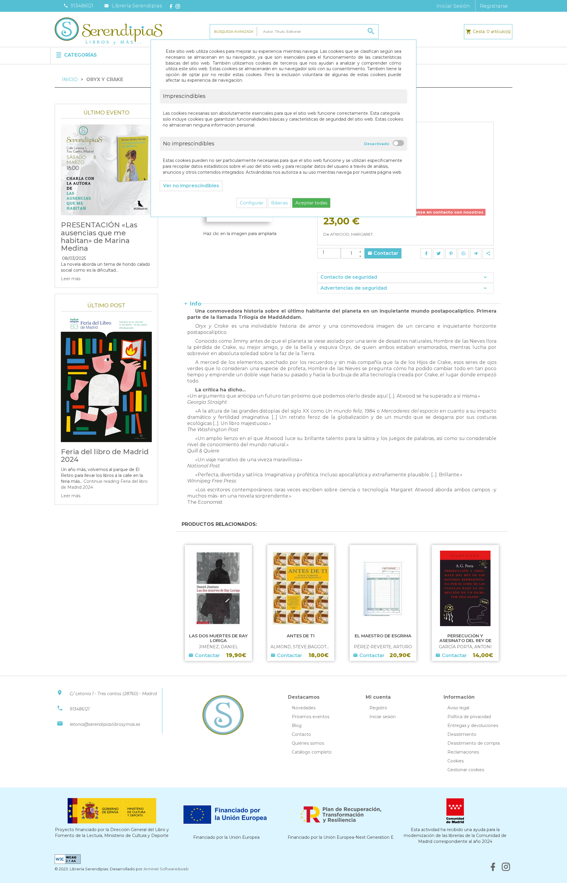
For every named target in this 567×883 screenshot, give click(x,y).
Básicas (279, 203)
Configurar (251, 203)
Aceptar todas (311, 203)
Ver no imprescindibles (191, 185)
